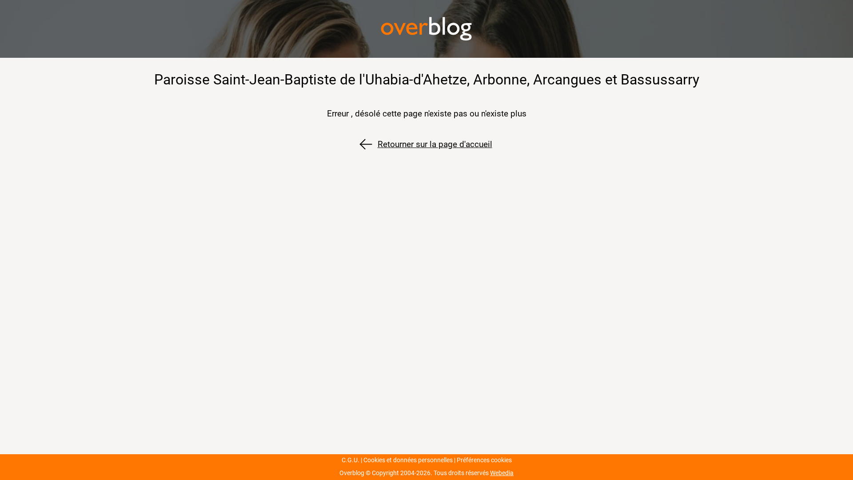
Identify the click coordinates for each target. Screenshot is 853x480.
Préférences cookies (484, 460)
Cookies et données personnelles (408, 460)
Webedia (502, 473)
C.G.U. (350, 460)
